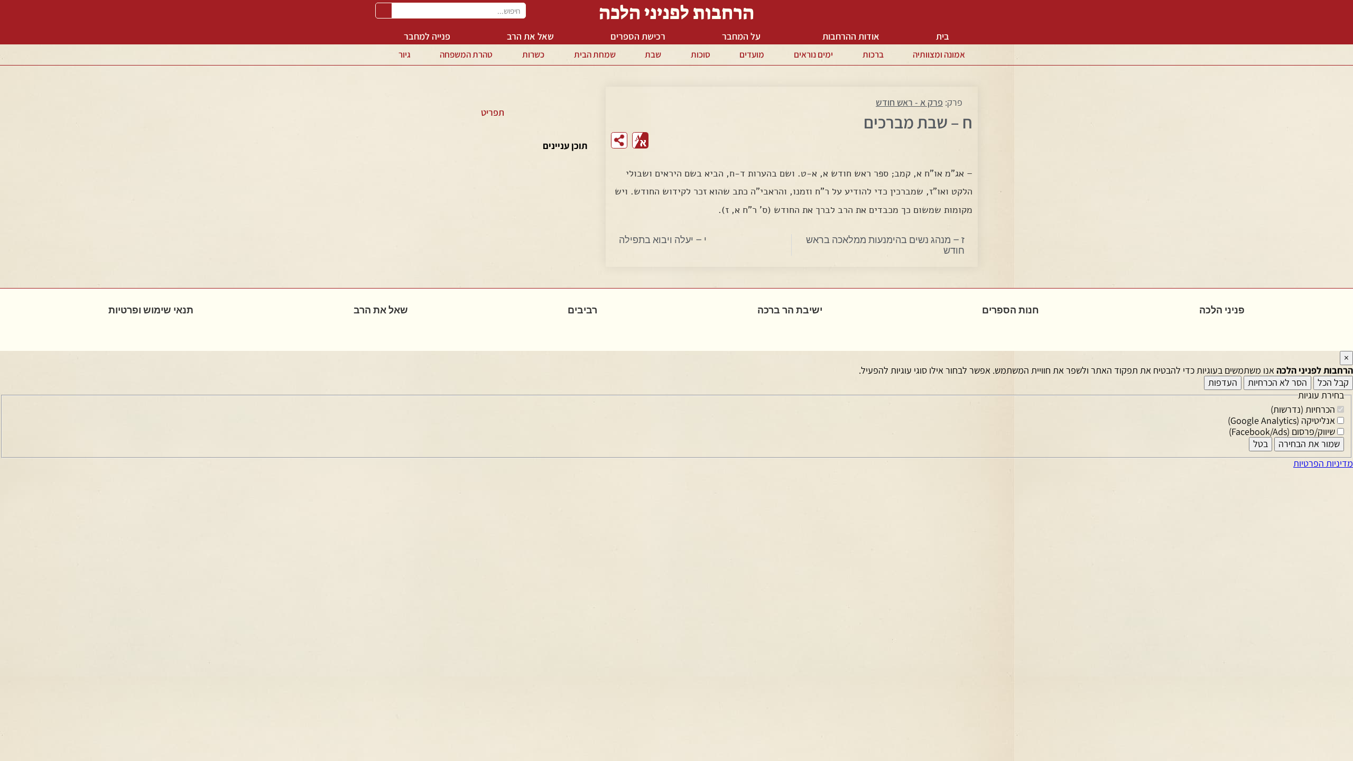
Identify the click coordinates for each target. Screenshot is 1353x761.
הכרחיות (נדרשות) (1304, 409)
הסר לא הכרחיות (1277, 382)
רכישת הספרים (637, 36)
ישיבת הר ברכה (789, 309)
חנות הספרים (1010, 309)
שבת (653, 54)
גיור (405, 54)
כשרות (533, 54)
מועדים (751, 54)
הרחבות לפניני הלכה (676, 12)
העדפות (1222, 382)
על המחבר (741, 36)
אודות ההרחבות (850, 36)
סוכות (700, 54)
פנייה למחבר (427, 36)
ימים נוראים (813, 54)
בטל (1260, 444)
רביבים (582, 309)
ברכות (873, 54)
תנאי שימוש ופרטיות (150, 309)
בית (942, 36)
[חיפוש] (384, 10)
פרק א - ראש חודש (909, 102)
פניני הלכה (1222, 309)
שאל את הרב (530, 36)
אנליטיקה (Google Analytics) (1282, 420)
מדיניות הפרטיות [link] (1323, 463)
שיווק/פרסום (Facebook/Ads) (1283, 431)
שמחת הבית (595, 54)
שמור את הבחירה (1309, 444)
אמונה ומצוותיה (939, 54)
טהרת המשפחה (466, 54)
